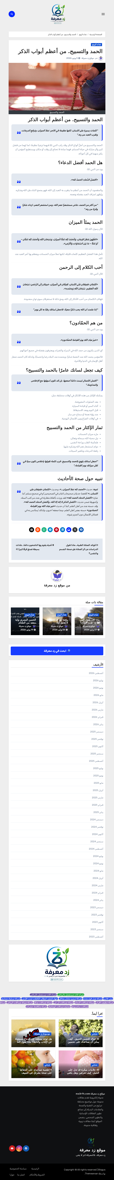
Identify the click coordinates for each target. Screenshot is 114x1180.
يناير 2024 (98, 900)
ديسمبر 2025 (96, 731)
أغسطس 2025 (96, 761)
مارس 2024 (97, 885)
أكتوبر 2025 (97, 746)
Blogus (101, 1169)
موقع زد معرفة (87, 58)
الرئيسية (35, 1168)
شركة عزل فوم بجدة (93, 998)
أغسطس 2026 (96, 673)
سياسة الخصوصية (18, 1168)
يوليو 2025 (98, 768)
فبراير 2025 (97, 805)
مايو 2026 (98, 695)
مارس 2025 (97, 797)
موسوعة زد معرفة (42, 1034)
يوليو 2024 (98, 856)
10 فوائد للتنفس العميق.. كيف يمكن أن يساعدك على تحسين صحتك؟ (83, 1042)
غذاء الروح (96, 44)
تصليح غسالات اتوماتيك (59, 1006)
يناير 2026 (98, 724)
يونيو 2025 (98, 775)
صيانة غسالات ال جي (63, 1002)
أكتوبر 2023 (97, 922)
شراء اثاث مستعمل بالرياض (70, 994)
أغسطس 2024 (96, 849)
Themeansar (91, 1173)
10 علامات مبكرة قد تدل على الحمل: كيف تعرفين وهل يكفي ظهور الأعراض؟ (83, 1073)
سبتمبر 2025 (97, 753)
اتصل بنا (21, 1174)
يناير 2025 (98, 812)
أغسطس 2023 (96, 936)
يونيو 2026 (98, 687)
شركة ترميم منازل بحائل (70, 998)
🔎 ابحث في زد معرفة (57, 651)
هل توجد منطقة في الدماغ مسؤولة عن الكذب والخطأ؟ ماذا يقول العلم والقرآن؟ (33, 1042)
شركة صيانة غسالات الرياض (19, 1002)
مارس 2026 (97, 709)
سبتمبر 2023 (97, 929)
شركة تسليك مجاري (11, 998)
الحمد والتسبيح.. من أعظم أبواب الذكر (60, 51)
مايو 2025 (98, 783)
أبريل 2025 (98, 790)
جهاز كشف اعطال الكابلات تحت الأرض (39, 998)
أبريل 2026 (98, 702)
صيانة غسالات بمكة (43, 1002)
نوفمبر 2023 (97, 914)
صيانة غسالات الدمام (84, 1002)
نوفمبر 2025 (97, 739)
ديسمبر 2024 (96, 819)
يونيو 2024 (98, 863)
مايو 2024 (98, 870)
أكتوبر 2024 (97, 834)
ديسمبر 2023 (96, 907)
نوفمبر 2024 (97, 827)
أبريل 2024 (98, 878)
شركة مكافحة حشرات (36, 1006)
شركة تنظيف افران (104, 1002)
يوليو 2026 (98, 680)
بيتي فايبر (108, 998)
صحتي (94, 1034)
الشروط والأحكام (37, 1174)
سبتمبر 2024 (96, 841)
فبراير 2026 (97, 717)
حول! (12, 1174)
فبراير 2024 (97, 892)
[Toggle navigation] (103, 14)
